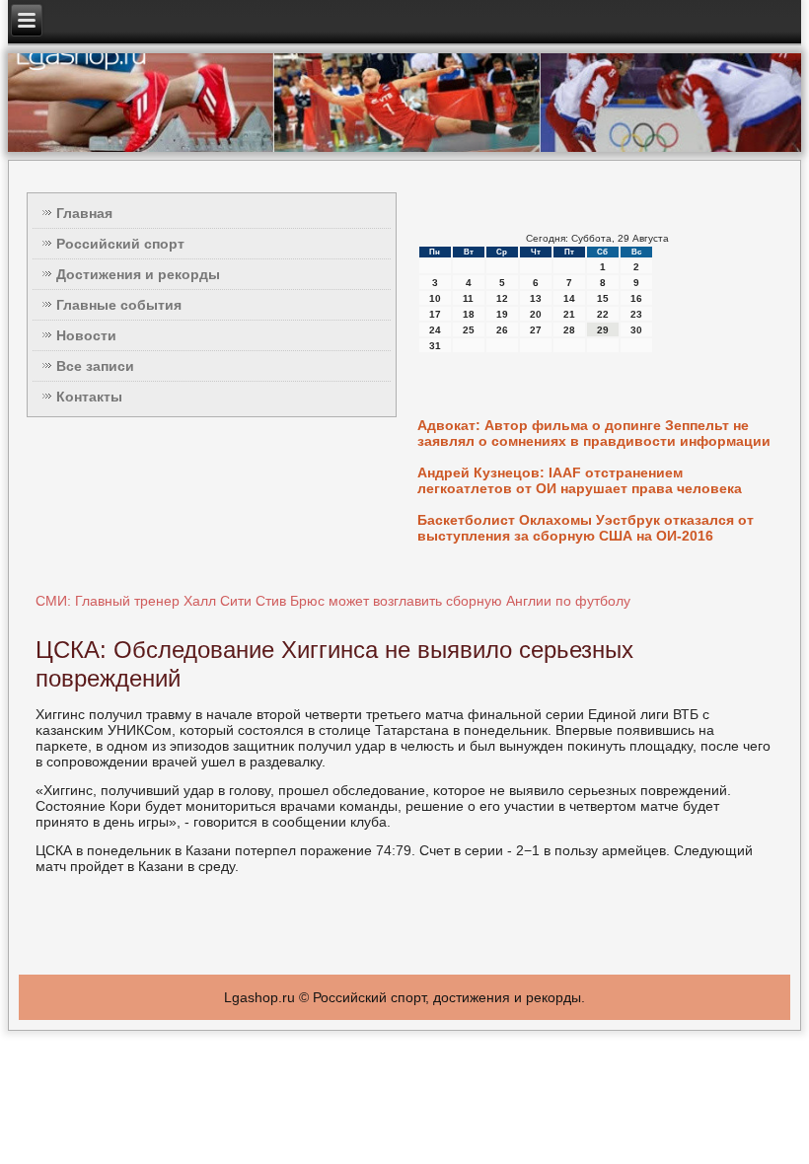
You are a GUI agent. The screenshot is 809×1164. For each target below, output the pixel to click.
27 (536, 330)
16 (636, 298)
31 (435, 345)
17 (435, 314)
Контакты (89, 396)
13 (536, 298)
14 (569, 298)
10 (435, 298)
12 (502, 298)
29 (603, 330)
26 (502, 330)
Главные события (119, 305)
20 (536, 314)
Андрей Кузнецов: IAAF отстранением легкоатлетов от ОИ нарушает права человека (579, 480)
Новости (86, 335)
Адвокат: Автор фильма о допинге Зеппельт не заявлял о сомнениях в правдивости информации (594, 433)
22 (603, 314)
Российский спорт (120, 244)
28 (569, 330)
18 (469, 314)
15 (603, 298)
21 (569, 314)
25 (469, 330)
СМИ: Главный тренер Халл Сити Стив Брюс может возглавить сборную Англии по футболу (333, 601)
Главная (84, 213)
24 (435, 330)
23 (636, 314)
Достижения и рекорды (138, 274)
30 (636, 330)
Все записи (95, 366)
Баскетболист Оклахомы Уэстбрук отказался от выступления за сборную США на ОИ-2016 (585, 528)
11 (468, 298)
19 (502, 314)
